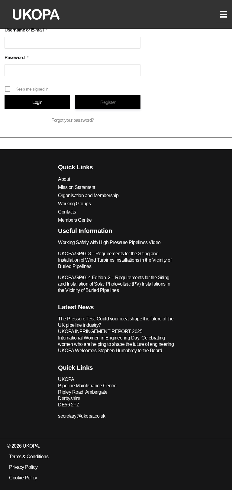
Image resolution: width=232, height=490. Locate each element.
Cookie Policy (23, 477)
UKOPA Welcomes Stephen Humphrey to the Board (110, 350)
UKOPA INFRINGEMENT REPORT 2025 (100, 331)
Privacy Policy (23, 467)
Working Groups (74, 203)
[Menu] (223, 14)
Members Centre (75, 220)
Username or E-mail (26, 29)
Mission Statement (76, 187)
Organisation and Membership (88, 195)
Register (108, 102)
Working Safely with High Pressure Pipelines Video (109, 242)
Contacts (67, 211)
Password (16, 57)
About (64, 179)
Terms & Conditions (28, 456)
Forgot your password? (72, 120)
